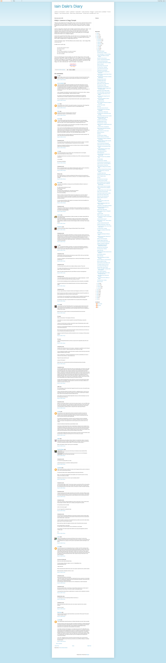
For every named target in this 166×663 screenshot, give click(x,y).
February (99, 286)
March (98, 285)
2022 (97, 33)
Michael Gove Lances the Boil (102, 247)
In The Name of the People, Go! (102, 265)
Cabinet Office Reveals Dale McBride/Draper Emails (102, 245)
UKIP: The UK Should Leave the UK (103, 241)
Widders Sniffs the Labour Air (102, 197)
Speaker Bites (99, 232)
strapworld (59, 467)
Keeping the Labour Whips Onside (103, 90)
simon (58, 536)
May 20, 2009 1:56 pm (61, 383)
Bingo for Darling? (100, 64)
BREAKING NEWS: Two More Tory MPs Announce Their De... (104, 141)
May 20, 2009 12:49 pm (61, 170)
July (98, 46)
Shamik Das (59, 226)
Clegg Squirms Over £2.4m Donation (103, 144)
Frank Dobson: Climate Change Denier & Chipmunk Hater (104, 89)
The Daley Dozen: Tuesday (102, 122)
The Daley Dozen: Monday (102, 135)
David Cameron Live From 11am (103, 130)
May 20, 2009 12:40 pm (61, 79)
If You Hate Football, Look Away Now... (104, 92)
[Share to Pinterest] (74, 69)
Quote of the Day (100, 250)
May (98, 49)
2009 (97, 37)
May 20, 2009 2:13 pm (61, 435)
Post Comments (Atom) (63, 647)
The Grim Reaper (60, 449)
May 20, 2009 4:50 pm (61, 510)
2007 (97, 291)
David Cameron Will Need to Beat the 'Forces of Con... (103, 129)
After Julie (99, 106)
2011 (97, 34)
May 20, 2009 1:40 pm (61, 363)
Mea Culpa (99, 199)
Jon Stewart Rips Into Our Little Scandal (104, 190)
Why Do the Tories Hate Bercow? (103, 196)
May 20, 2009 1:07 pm (61, 241)
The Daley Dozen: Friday (101, 85)
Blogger (87, 654)
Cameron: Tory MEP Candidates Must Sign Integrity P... (103, 269)
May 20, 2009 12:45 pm (61, 115)
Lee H (58, 103)
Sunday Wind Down (100, 152)
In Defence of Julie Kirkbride (102, 119)
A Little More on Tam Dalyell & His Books (104, 205)
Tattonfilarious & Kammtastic (102, 70)
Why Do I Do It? (100, 281)
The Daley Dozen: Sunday (102, 52)
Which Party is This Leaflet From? (103, 83)
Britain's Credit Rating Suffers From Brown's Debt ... (103, 204)
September (99, 43)
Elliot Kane (59, 612)
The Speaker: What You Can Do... (103, 264)
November (99, 40)
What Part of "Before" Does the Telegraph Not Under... (102, 118)
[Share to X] (72, 69)
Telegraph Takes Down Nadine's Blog (103, 174)
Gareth (58, 118)
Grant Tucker (100, 303)
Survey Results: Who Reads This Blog (104, 62)
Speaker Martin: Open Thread (102, 267)
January (98, 288)
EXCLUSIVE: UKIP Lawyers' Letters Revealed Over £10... (103, 273)
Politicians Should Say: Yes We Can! (103, 224)
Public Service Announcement (102, 191)
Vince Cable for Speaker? (101, 271)
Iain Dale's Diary (68, 6)
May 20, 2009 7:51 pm (61, 592)
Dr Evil (58, 304)
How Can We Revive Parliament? (103, 143)
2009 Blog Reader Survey (101, 121)
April (98, 283)
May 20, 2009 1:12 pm (61, 272)
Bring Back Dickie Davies (101, 79)
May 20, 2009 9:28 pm (61, 608)
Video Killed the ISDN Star (102, 151)
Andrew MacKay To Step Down (102, 165)
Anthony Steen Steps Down (102, 209)
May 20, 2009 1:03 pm (61, 223)
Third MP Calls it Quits (101, 104)
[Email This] (69, 69)
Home (73, 645)
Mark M (58, 182)
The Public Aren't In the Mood (102, 179)
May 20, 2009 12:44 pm (61, 100)
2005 (97, 294)
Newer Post (57, 645)
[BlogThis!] (70, 69)
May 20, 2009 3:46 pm (61, 455)
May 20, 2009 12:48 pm (61, 147)
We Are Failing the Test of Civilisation (103, 182)
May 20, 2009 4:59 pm (61, 533)
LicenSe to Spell (100, 213)
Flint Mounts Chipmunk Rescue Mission (104, 169)
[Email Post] (67, 69)
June (98, 48)
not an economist (60, 83)
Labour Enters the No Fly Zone (102, 68)
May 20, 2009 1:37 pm (61, 335)
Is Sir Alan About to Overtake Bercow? (103, 162)
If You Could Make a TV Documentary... (104, 54)
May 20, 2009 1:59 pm (61, 398)
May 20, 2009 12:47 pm (61, 137)
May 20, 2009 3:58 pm (61, 479)
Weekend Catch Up (100, 132)
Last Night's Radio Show (101, 80)
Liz (57, 75)
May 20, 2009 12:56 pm (61, 179)
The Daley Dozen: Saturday (102, 67)
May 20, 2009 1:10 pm (61, 261)
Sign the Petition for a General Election (104, 259)
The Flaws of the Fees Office (102, 180)
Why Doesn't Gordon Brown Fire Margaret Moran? (103, 207)
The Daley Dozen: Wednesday (102, 111)
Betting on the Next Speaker (102, 238)
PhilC (58, 111)
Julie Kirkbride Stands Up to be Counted (104, 115)
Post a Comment (59, 643)
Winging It (99, 133)
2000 (97, 299)
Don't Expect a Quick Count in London (104, 193)
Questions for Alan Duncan (102, 58)
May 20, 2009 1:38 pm (61, 343)
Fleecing (98, 177)
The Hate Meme (100, 159)
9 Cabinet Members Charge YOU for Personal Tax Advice (103, 149)
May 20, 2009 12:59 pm (61, 211)
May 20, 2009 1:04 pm (61, 229)
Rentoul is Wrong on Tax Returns (103, 136)
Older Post (89, 645)
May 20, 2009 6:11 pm (61, 572)
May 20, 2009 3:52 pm (61, 464)
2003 (97, 297)
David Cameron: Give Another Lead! (103, 262)
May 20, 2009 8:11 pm (61, 599)
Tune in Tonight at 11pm (101, 82)
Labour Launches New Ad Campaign (103, 186)
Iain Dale (99, 305)
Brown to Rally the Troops (101, 261)
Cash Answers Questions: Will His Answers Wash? (103, 99)
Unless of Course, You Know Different (103, 163)
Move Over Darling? (100, 51)
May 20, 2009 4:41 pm (61, 496)
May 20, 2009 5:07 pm (61, 543)
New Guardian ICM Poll (101, 254)
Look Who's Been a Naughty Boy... (103, 126)
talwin (58, 438)
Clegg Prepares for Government (102, 86)
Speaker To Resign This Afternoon (103, 243)
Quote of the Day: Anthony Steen (103, 194)
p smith (58, 411)
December (99, 39)
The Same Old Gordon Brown (102, 61)
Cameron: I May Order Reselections (103, 59)
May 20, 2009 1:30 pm (61, 312)
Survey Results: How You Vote (102, 65)
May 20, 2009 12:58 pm (61, 202)
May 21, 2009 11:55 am (61, 641)
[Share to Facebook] (73, 69)
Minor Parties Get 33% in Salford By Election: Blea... (103, 184)
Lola (58, 151)
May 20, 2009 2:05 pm (61, 408)
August (98, 45)
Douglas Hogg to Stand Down (102, 240)
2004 (97, 296)
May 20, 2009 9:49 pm (61, 616)
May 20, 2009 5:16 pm (61, 556)
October (98, 42)
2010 (97, 36)
